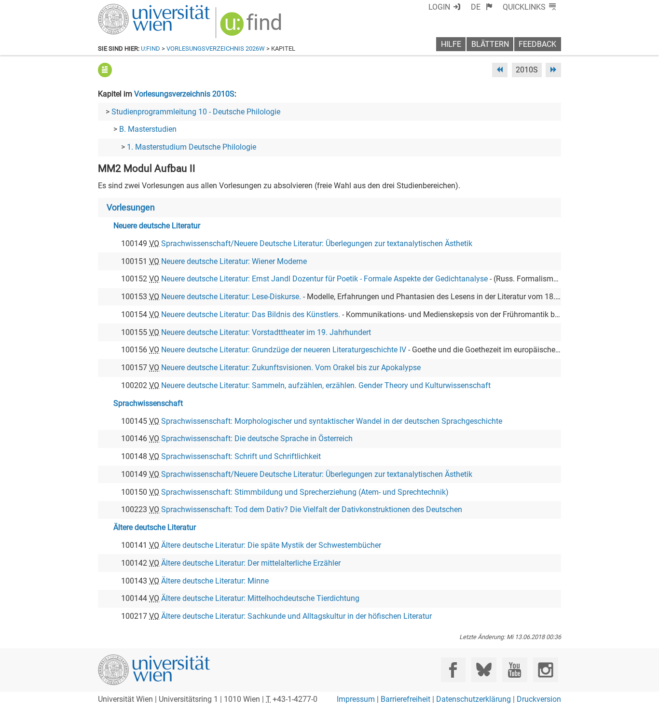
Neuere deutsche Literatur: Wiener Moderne (234, 261)
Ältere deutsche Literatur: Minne (215, 580)
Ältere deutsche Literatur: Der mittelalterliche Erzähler (251, 563)
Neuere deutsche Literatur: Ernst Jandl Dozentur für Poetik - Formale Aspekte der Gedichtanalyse (324, 278)
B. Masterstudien (148, 129)
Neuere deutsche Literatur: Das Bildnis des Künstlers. (250, 314)
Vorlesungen (131, 207)
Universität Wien (131, 8)
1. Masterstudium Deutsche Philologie (191, 147)
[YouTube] (514, 669)
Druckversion (539, 699)
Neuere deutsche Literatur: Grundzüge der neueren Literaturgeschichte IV (283, 349)
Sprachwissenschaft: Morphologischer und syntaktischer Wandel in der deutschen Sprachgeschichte (331, 421)
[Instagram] (545, 669)
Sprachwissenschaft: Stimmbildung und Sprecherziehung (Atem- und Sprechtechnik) (305, 492)
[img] (252, 27)
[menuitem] (481, 7)
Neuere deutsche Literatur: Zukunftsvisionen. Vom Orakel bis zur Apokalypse (291, 367)
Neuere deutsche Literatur (156, 225)
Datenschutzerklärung (473, 699)
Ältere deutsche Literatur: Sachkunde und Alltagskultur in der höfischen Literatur (296, 616)
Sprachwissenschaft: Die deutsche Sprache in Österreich (257, 438)
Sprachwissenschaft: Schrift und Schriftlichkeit (241, 456)
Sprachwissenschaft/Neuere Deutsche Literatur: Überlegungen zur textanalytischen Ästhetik (316, 243)
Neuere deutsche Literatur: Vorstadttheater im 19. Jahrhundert (266, 332)
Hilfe (451, 44)
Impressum (356, 699)
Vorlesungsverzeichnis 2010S (184, 93)
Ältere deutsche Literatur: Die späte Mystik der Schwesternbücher (271, 545)
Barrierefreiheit (405, 699)
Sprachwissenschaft (148, 403)
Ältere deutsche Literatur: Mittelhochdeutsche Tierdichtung (260, 598)
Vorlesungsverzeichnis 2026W (215, 48)
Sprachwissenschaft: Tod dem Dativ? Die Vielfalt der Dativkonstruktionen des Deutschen (311, 509)
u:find (150, 48)
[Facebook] (453, 669)
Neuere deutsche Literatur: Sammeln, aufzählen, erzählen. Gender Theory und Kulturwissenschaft (326, 385)
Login (439, 7)
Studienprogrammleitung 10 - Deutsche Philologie (195, 111)
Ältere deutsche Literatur (154, 527)
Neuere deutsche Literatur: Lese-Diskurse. (231, 296)
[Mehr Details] (105, 69)
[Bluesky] (483, 669)
